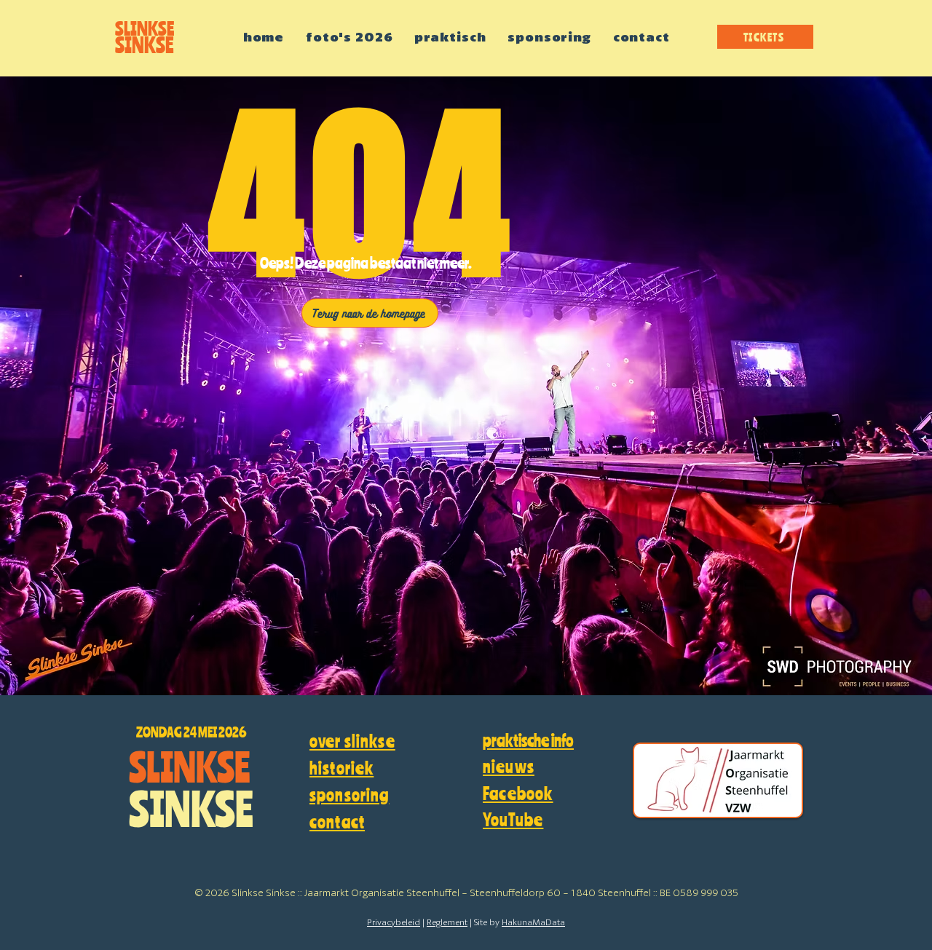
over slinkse (352, 740)
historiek (341, 767)
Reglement (447, 922)
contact (337, 821)
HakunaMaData (533, 922)
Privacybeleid (393, 922)
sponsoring (349, 794)
